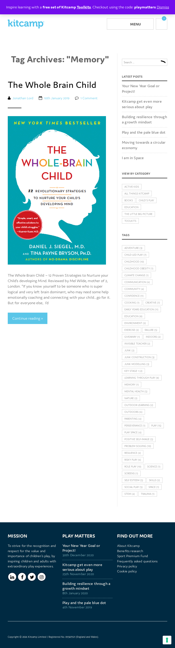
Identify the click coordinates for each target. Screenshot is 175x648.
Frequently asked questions (137, 561)
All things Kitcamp (136, 193)
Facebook (22, 576)
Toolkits (130, 220)
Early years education (141, 309)
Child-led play (135, 254)
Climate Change (136, 275)
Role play (132, 466)
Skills (154, 480)
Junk (129, 350)
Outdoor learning (138, 405)
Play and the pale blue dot (144, 132)
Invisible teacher (137, 343)
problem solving (137, 446)
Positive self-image (138, 439)
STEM (129, 493)
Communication (137, 282)
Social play (133, 487)
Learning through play (141, 377)
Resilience (132, 452)
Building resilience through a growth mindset (144, 119)
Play (156, 425)
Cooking (131, 302)
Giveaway (132, 336)
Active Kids (131, 186)
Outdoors (133, 411)
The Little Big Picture (138, 214)
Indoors (153, 336)
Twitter (31, 576)
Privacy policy (127, 566)
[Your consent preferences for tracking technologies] (167, 640)
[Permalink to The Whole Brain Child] (57, 189)
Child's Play (146, 200)
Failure (151, 330)
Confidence (134, 295)
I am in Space (133, 157)
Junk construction (139, 357)
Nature (130, 398)
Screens (131, 473)
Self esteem (133, 480)
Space (154, 487)
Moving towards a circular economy (144, 145)
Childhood (134, 261)
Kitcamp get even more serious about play (142, 104)
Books (128, 200)
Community (134, 289)
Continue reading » (27, 318)
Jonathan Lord (23, 98)
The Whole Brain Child (52, 84)
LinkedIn (12, 576)
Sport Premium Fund (132, 556)
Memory (131, 384)
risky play (132, 459)
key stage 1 (133, 370)
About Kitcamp (128, 545)
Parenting (133, 418)
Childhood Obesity (138, 268)
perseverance (134, 425)
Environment (135, 323)
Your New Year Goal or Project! (141, 88)
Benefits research (130, 551)
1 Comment (89, 98)
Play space (133, 432)
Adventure (133, 248)
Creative (152, 302)
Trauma (147, 493)
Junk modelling (136, 364)
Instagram (41, 576)
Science (153, 466)
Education (131, 207)
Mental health (135, 391)
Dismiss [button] (163, 7)
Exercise (131, 330)
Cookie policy (127, 571)
